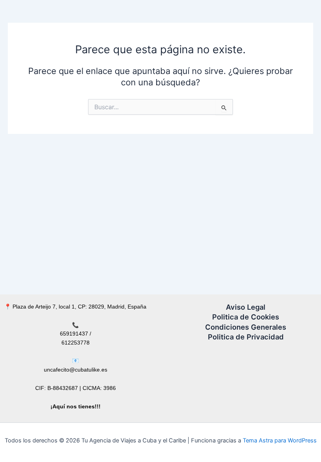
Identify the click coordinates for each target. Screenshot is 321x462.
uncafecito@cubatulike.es (75, 369)
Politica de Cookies (245, 316)
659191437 (74, 333)
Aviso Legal (245, 307)
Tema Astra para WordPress (280, 440)
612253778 (75, 342)
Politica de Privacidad (246, 336)
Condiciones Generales (245, 327)
